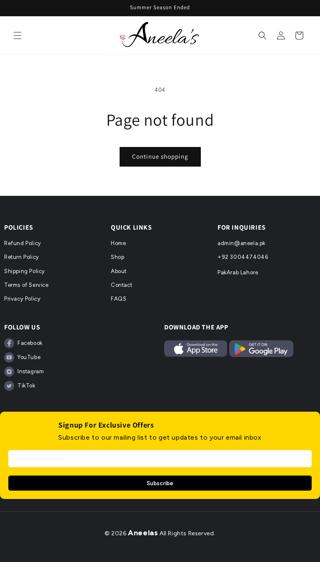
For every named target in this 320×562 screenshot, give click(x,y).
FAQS (118, 299)
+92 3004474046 (243, 257)
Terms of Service (26, 285)
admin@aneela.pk (241, 243)
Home (118, 243)
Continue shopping (160, 156)
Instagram (31, 371)
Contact (121, 285)
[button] (17, 35)
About (119, 271)
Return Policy (21, 257)
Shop (117, 257)
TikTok (26, 385)
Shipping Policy (24, 271)
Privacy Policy (22, 299)
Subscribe (160, 483)
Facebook (30, 343)
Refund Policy (22, 243)
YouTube (29, 357)
